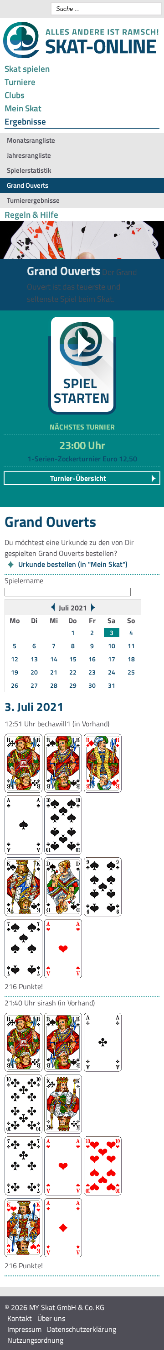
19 (14, 672)
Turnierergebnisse (33, 200)
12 (14, 659)
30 (92, 685)
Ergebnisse (25, 121)
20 (34, 672)
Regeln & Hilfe (31, 214)
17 (111, 659)
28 (53, 685)
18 (131, 659)
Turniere (20, 81)
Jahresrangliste (29, 155)
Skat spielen (27, 68)
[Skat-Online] (80, 56)
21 (53, 672)
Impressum (24, 1329)
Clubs (15, 94)
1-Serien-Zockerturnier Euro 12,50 (82, 458)
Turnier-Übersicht (78, 478)
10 (111, 645)
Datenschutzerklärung (81, 1329)
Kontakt (19, 1318)
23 (92, 672)
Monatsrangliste (31, 140)
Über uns (51, 1318)
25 (131, 672)
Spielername (24, 580)
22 (73, 672)
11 (131, 645)
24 (111, 672)
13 (34, 659)
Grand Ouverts (27, 185)
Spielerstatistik (29, 170)
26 (14, 685)
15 (73, 659)
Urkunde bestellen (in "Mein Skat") (73, 564)
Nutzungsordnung (35, 1340)
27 (34, 685)
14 (53, 659)
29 (73, 685)
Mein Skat (23, 108)
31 (111, 685)
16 (92, 659)
